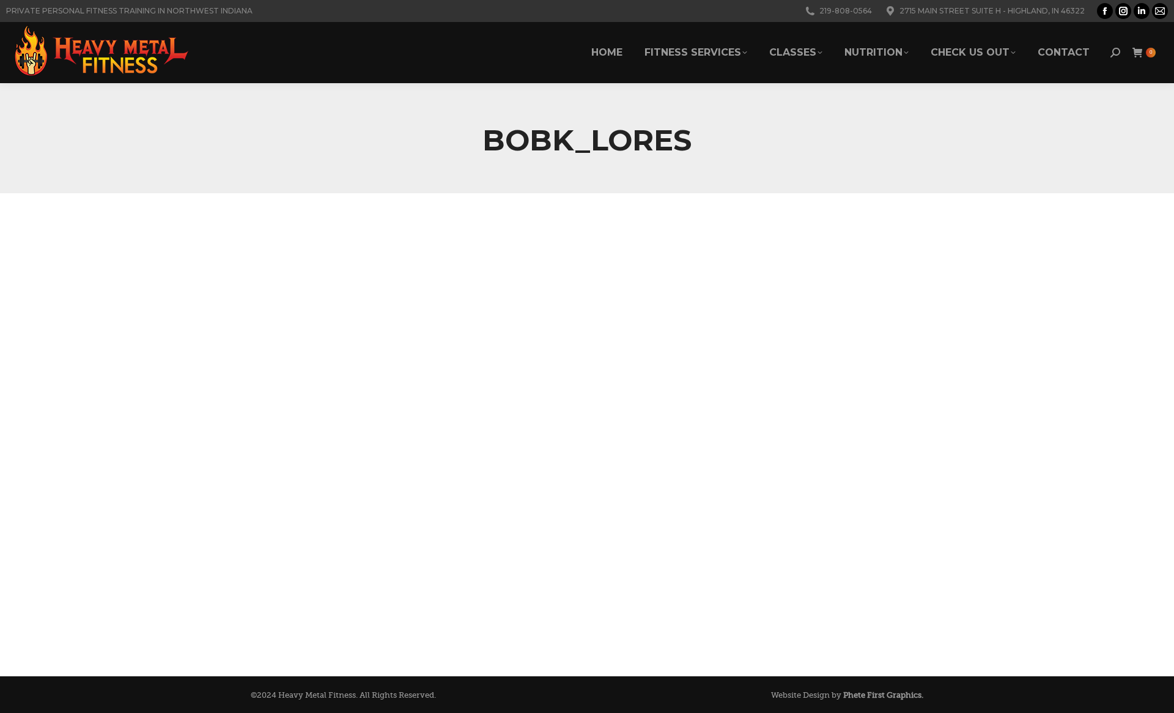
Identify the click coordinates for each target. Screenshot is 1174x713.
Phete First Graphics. (883, 695)
